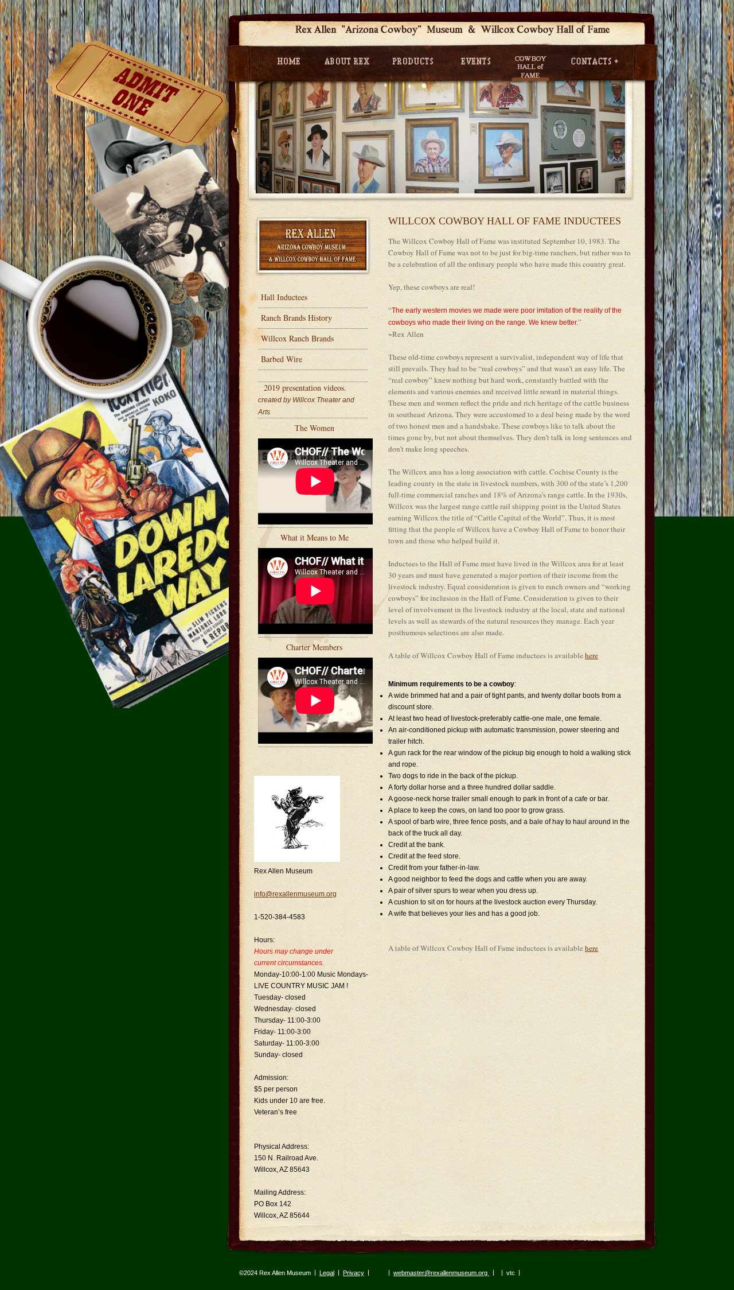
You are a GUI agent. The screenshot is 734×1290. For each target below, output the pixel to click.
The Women (314, 427)
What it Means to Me (314, 537)
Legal (326, 1272)
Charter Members (314, 647)
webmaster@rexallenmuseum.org (441, 1272)
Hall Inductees (284, 297)
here (591, 655)
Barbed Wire (281, 358)
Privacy (353, 1272)
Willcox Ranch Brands (297, 338)
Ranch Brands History (296, 317)
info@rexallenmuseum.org (295, 894)
